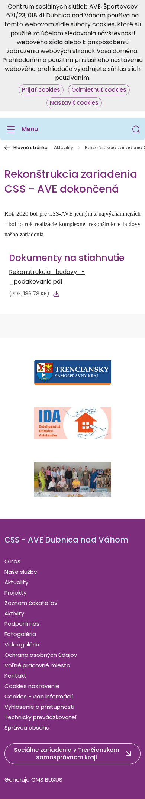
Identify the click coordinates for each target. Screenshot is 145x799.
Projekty (15, 592)
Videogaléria (21, 644)
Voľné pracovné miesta (37, 665)
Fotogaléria (20, 634)
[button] (136, 129)
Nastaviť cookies (74, 103)
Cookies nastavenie (31, 686)
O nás (12, 561)
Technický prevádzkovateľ (40, 717)
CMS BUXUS (46, 779)
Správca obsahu (26, 727)
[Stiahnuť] (56, 293)
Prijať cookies (41, 90)
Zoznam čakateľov (30, 603)
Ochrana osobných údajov (40, 655)
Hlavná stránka (30, 148)
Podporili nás (21, 624)
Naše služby (20, 572)
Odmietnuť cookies (98, 90)
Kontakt (15, 676)
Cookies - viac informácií (38, 696)
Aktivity (14, 613)
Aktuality (63, 148)
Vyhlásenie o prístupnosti (39, 707)
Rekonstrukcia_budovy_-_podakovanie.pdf (47, 277)
